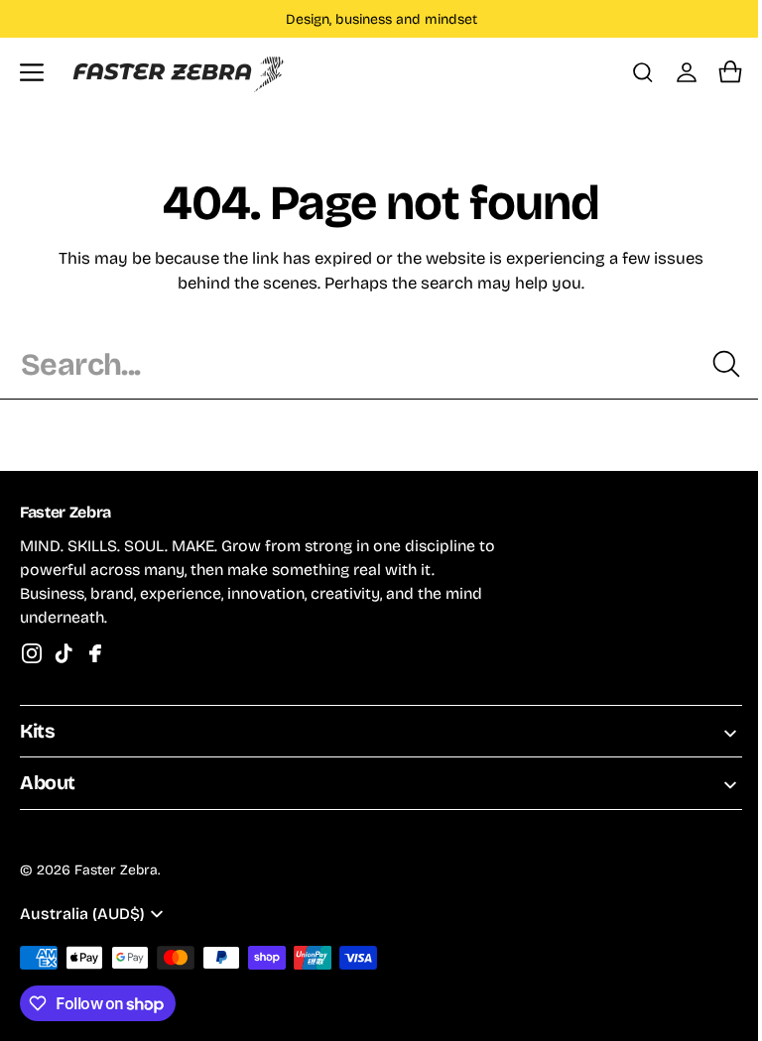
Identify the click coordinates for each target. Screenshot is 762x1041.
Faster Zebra (116, 870)
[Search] (711, 364)
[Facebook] (95, 653)
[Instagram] (32, 653)
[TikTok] (63, 653)
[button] (32, 72)
